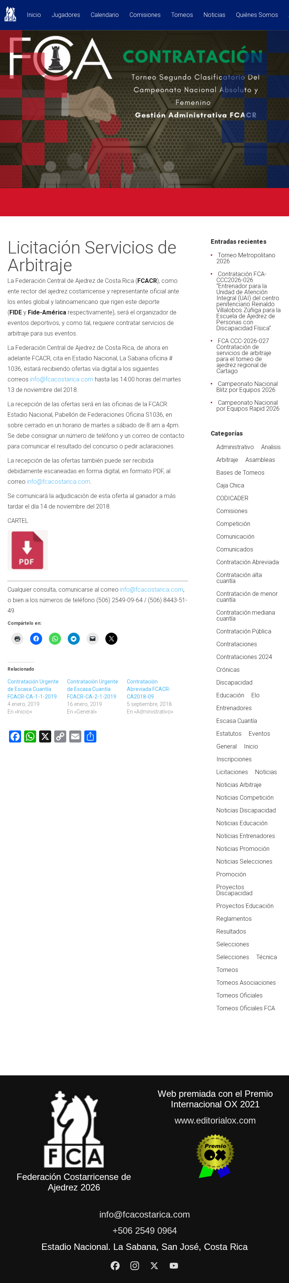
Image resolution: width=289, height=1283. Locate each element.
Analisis (271, 447)
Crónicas (228, 669)
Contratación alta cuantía (239, 578)
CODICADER (232, 498)
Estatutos (229, 733)
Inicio (34, 15)
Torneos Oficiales (239, 995)
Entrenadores (234, 708)
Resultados (231, 931)
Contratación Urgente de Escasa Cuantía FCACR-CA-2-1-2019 (92, 689)
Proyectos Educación (245, 905)
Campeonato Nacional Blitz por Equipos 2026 (247, 386)
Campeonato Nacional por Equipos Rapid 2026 (248, 405)
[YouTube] (174, 1266)
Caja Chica (230, 485)
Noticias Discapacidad (246, 810)
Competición (233, 523)
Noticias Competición (245, 797)
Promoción (231, 874)
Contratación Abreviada (247, 562)
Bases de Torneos (240, 472)
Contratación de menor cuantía (247, 596)
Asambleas (260, 459)
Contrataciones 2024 (244, 656)
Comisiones (145, 15)
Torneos (182, 15)
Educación (230, 695)
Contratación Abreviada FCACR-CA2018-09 (149, 689)
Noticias (214, 15)
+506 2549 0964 (145, 1230)
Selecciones (232, 944)
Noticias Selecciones (244, 861)
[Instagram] (135, 1266)
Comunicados (234, 549)
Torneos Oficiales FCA (245, 1008)
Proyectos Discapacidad (234, 890)
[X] (154, 1266)
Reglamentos (234, 918)
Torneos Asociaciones (246, 982)
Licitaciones (232, 772)
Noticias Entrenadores (245, 836)
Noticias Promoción (242, 848)
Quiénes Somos (257, 15)
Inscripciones (234, 759)
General (226, 746)
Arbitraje (227, 459)
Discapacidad (234, 682)
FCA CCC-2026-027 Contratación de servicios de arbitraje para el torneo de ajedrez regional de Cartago (243, 356)
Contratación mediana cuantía (245, 615)
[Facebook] (115, 1266)
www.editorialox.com (215, 1120)
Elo (255, 695)
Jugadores (66, 15)
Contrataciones (236, 644)
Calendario (105, 15)
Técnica (266, 957)
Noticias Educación (242, 823)
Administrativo (235, 447)
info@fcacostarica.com (61, 379)
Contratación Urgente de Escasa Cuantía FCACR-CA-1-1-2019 (33, 689)
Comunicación (235, 536)
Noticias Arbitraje (239, 784)
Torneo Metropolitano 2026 (245, 258)
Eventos (259, 733)
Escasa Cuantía (236, 720)
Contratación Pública (243, 631)
